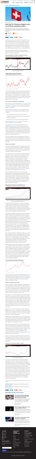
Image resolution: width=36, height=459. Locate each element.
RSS (4, 438)
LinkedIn (4, 435)
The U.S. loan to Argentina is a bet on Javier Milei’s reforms (22, 407)
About (13, 2)
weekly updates (6, 443)
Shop (14, 447)
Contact (14, 436)
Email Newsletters (16, 439)
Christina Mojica (18, 403)
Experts (17, 2)
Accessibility (26, 446)
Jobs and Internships (16, 442)
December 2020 (14, 124)
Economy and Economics (14, 5)
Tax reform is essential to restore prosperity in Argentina (22, 418)
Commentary (8, 22)
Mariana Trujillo (9, 384)
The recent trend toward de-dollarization (12, 359)
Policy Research (16, 444)
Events (14, 441)
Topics (21, 2)
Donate (31, 2)
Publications (26, 2)
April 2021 (11, 310)
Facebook (5, 433)
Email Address (5, 446)
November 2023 (20, 312)
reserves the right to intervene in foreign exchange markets (19, 332)
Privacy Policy (26, 444)
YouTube (5, 437)
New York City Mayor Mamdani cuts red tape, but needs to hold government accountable (22, 396)
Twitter (4, 434)
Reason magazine (16, 445)
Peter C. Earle (8, 386)
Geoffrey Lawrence (19, 413)
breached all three (16, 121)
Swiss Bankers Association (20, 168)
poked (12, 245)
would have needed (23, 277)
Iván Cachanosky (19, 424)
